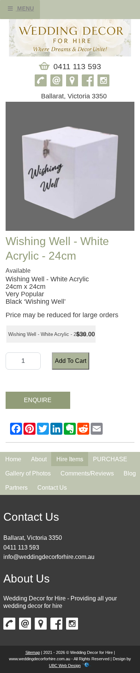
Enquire (38, 400)
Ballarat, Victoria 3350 (32, 538)
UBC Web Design (65, 665)
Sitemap (32, 652)
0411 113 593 (21, 547)
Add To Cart (70, 361)
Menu (25, 8)
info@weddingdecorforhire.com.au (48, 557)
